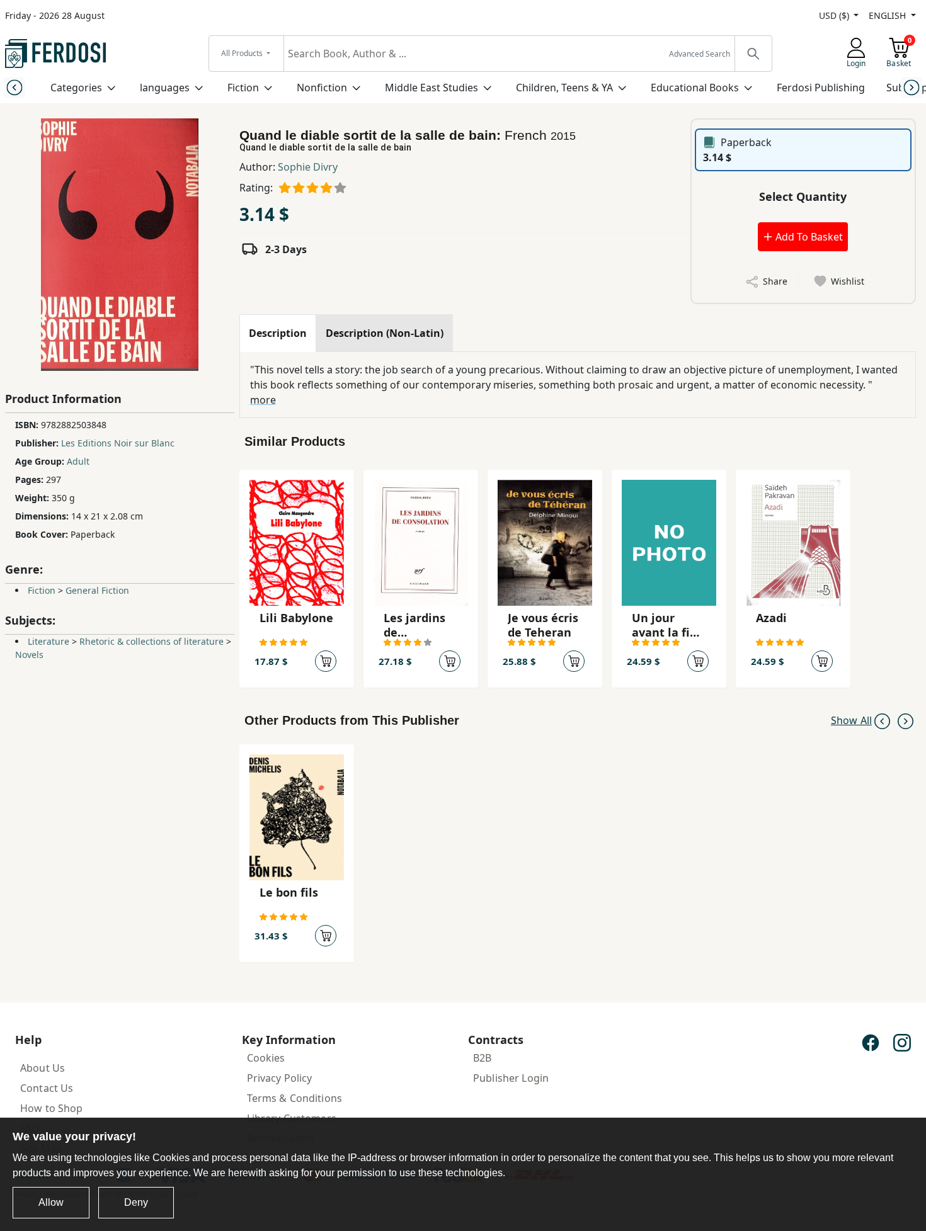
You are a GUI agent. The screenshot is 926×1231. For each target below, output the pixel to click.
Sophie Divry (308, 167)
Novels (29, 655)
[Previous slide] (14, 87)
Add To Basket (808, 237)
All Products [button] (243, 53)
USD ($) (835, 15)
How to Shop (51, 1108)
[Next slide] (911, 87)
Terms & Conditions (295, 1098)
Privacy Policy (279, 1078)
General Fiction (97, 590)
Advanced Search (699, 53)
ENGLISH (888, 15)
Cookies (266, 1058)
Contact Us (46, 1088)
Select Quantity (803, 196)
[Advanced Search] (753, 53)
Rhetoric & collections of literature (151, 641)
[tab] (277, 333)
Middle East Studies (431, 87)
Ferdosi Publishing (821, 87)
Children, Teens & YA (564, 87)
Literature (48, 641)
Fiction (243, 87)
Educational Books (695, 87)
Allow (51, 1202)
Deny (136, 1202)
